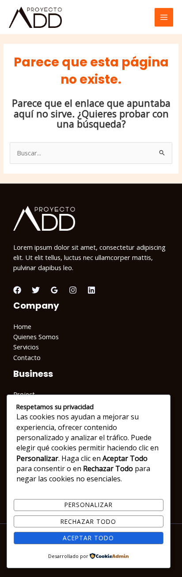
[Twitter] (36, 290)
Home (22, 326)
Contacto (27, 357)
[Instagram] (73, 290)
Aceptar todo (88, 538)
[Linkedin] (91, 290)
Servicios (26, 346)
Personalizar (88, 504)
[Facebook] (17, 290)
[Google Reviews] (54, 290)
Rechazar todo (88, 521)
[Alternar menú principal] (164, 17)
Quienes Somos (36, 336)
